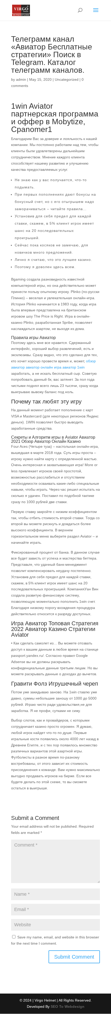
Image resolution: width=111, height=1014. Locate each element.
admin (21, 79)
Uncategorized (66, 79)
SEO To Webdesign (67, 1006)
